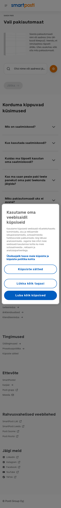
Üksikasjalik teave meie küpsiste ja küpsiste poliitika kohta (28, 258)
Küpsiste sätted (30, 269)
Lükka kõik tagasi (30, 283)
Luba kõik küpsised (30, 295)
